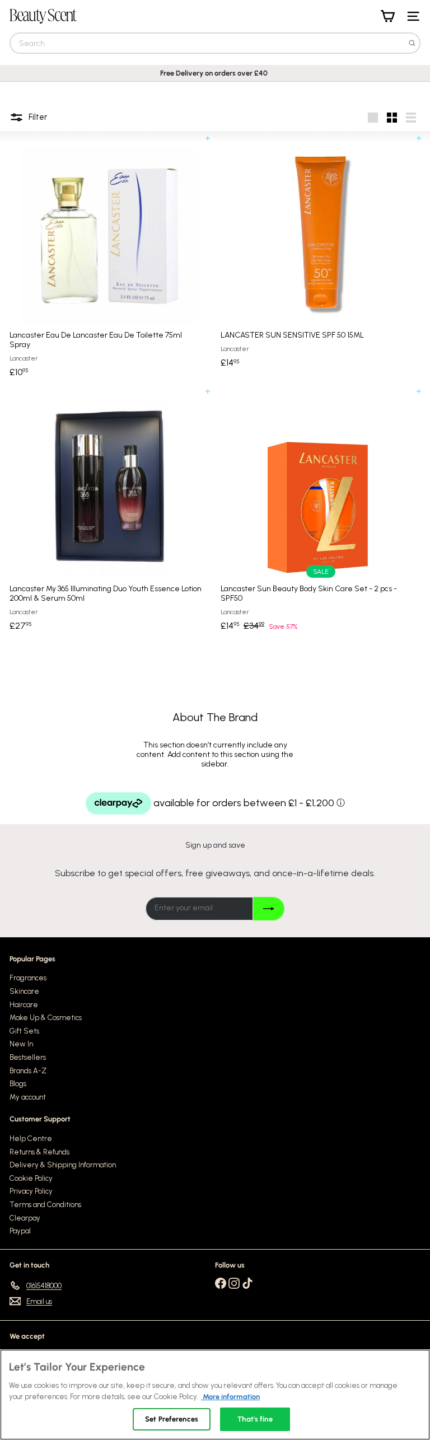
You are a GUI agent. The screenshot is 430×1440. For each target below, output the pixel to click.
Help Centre (31, 1138)
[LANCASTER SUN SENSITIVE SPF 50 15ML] (320, 256)
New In (21, 1044)
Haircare (24, 1004)
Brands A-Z (28, 1071)
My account (28, 1097)
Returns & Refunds (39, 1152)
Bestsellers (28, 1057)
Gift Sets (24, 1031)
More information (230, 1396)
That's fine (254, 1419)
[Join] (268, 908)
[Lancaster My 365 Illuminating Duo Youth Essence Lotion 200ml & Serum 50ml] (109, 514)
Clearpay (25, 1218)
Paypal (20, 1231)
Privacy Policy (31, 1191)
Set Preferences (171, 1419)
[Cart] (387, 16)
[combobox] (215, 43)
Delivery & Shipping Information (63, 1165)
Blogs (18, 1083)
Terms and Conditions (45, 1204)
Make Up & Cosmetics (46, 1017)
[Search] (412, 43)
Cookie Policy (31, 1178)
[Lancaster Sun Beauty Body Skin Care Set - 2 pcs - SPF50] (320, 514)
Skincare (24, 991)
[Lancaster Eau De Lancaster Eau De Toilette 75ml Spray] (109, 261)
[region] (215, 1394)
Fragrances (28, 978)
